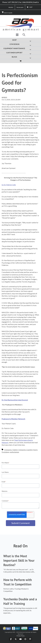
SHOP (14, 40)
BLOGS (14, 57)
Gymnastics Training (11, 450)
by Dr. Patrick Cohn (9, 185)
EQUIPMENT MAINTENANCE (14, 48)
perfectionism (14, 452)
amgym (4, 97)
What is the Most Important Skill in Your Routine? (18, 560)
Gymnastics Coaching (25, 450)
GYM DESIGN (14, 44)
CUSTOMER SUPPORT (14, 53)
